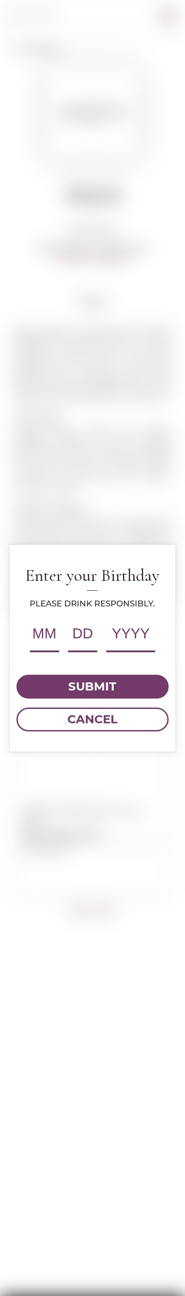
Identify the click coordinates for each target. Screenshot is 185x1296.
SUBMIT (92, 686)
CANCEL (92, 719)
